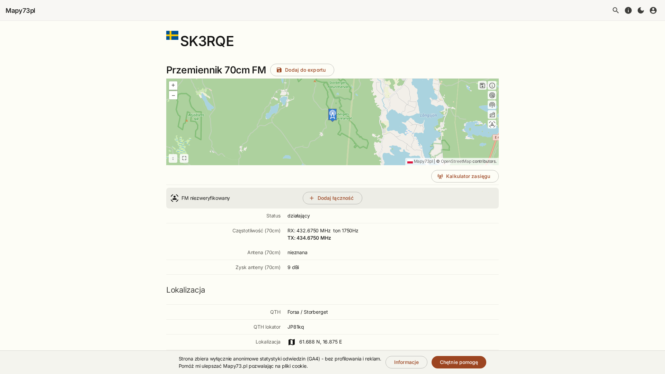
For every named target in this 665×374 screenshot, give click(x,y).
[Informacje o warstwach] (492, 85)
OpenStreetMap (456, 161)
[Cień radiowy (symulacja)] (492, 114)
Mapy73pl (20, 10)
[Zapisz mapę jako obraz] (482, 85)
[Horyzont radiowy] (492, 95)
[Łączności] (492, 124)
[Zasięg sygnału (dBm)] (492, 104)
